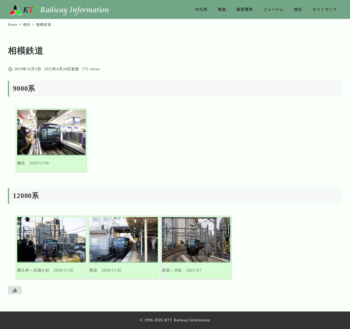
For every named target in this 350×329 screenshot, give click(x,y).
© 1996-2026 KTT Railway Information (175, 320)
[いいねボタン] (15, 290)
